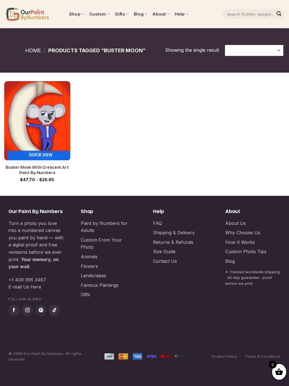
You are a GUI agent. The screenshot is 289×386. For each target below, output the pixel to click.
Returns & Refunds (173, 242)
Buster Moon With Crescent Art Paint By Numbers (37, 170)
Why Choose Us (242, 232)
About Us (235, 223)
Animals (89, 256)
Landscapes (93, 275)
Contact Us (165, 261)
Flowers (89, 266)
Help (180, 14)
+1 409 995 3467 (27, 280)
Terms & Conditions (263, 356)
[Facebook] (13, 310)
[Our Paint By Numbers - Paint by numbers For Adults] (32, 14)
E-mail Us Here (24, 287)
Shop (74, 14)
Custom (97, 14)
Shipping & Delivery (174, 232)
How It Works (240, 242)
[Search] (279, 14)
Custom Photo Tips (245, 251)
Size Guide (164, 251)
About (159, 14)
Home (33, 50)
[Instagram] (27, 310)
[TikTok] (54, 310)
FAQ (157, 223)
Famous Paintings (100, 285)
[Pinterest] (41, 310)
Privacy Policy (224, 356)
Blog (139, 14)
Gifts (120, 14)
